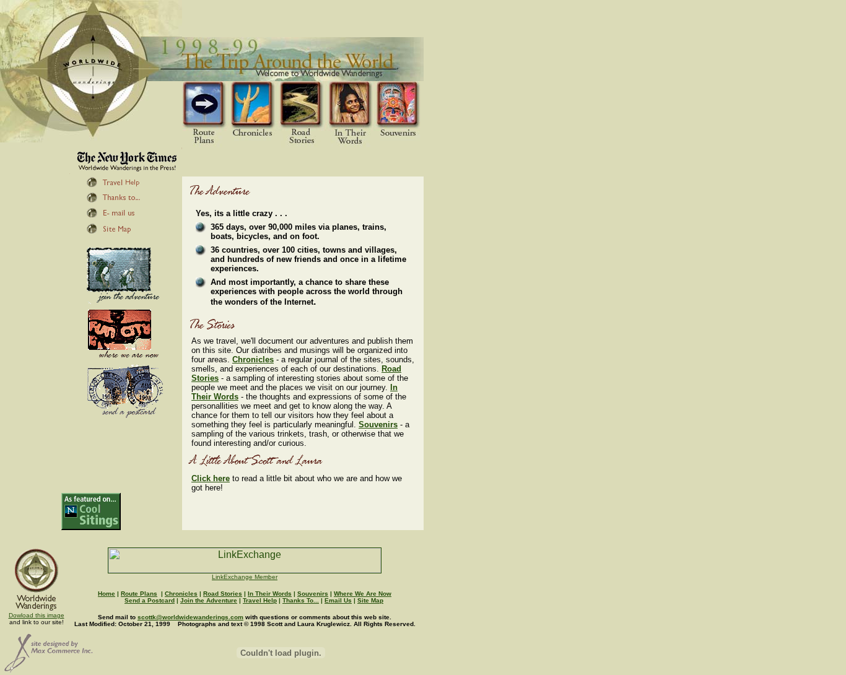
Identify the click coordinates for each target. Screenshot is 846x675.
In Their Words (270, 593)
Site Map (370, 600)
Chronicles (253, 359)
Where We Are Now (362, 593)
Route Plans (139, 593)
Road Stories (222, 593)
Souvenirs (378, 424)
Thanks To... (300, 600)
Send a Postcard (149, 600)
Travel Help (260, 600)
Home (106, 593)
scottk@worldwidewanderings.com (190, 617)
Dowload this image (36, 615)
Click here (210, 478)
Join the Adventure (208, 600)
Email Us (338, 600)
